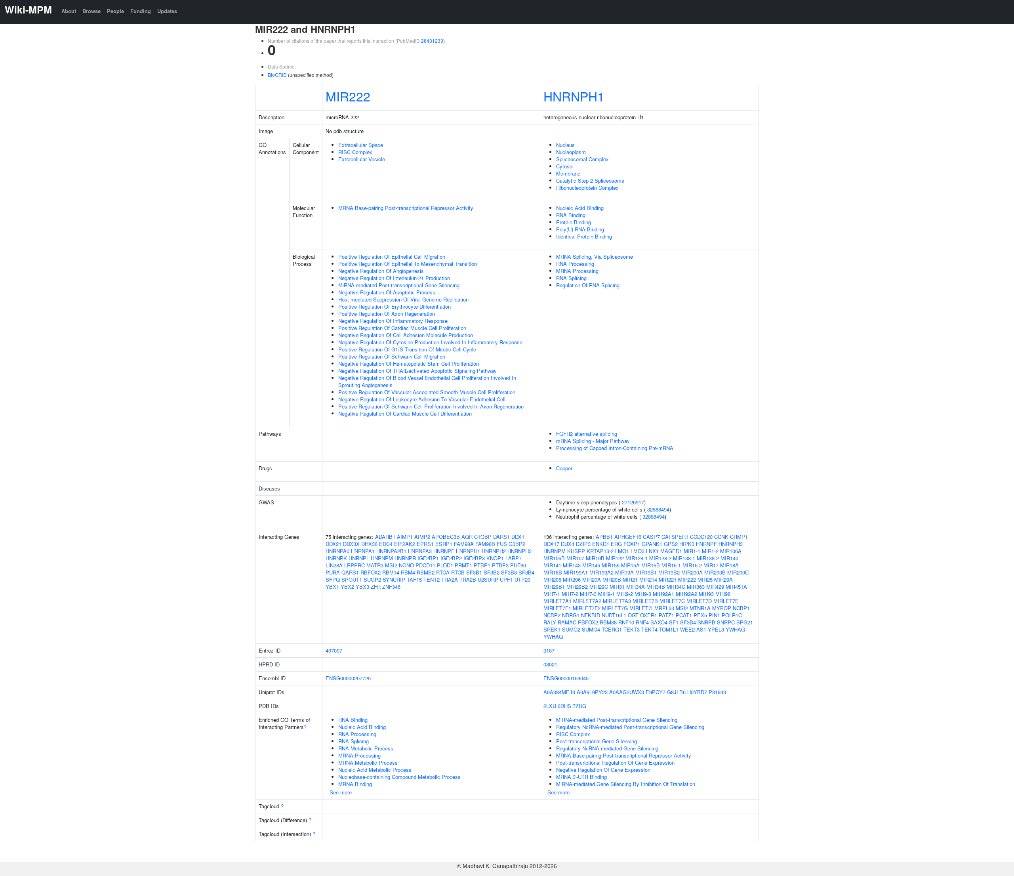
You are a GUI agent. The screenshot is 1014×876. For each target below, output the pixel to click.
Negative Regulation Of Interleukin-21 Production (394, 278)
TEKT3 (631, 629)
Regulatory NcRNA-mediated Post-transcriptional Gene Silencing (630, 727)
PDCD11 (425, 565)
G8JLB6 (676, 692)
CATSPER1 (674, 536)
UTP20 (522, 579)
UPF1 (506, 579)
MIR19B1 (646, 572)
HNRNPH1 (573, 96)
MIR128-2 (660, 558)
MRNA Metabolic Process (368, 762)
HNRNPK (336, 558)
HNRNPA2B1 (391, 551)
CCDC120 (701, 536)
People (115, 11)
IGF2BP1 (428, 558)
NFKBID (590, 615)
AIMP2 (422, 536)
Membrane (568, 173)
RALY (549, 622)
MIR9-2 (624, 593)
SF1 (674, 622)
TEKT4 (649, 629)
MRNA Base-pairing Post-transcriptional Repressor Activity (405, 208)
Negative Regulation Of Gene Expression (603, 769)
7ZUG (579, 706)
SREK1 (551, 629)
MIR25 (705, 579)
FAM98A (464, 544)
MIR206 (572, 579)
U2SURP (488, 579)
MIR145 (591, 565)
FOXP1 (631, 544)
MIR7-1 (551, 593)
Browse (91, 11)
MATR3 (374, 565)
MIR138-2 (708, 558)
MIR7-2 (570, 593)
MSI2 (391, 565)
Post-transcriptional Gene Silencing (596, 741)
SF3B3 (509, 572)
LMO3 (637, 551)
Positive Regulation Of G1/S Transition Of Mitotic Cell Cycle (407, 349)
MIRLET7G (615, 608)
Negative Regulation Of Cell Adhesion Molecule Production (405, 335)
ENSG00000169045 (566, 678)
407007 (334, 650)
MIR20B (611, 579)
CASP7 (651, 536)
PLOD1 (445, 565)
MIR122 (615, 558)
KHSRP (576, 551)
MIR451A (736, 586)
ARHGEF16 (627, 536)
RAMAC (567, 622)
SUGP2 (372, 579)
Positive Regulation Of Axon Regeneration (386, 313)
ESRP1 (443, 544)
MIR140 (729, 558)
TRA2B (467, 579)
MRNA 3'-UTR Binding (581, 777)
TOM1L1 (669, 629)
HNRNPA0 (337, 551)
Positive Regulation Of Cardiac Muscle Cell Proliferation (402, 328)
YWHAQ (553, 636)
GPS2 (671, 544)
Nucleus (565, 145)
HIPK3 (686, 544)
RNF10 (626, 622)
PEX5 (700, 615)
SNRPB (706, 622)
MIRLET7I (641, 608)
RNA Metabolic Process (365, 748)
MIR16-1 (671, 565)
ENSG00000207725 (348, 678)
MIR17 (711, 565)
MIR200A (692, 572)
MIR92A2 (686, 593)
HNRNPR (405, 558)
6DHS (564, 706)
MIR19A (624, 572)
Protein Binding (573, 222)
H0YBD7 (697, 692)
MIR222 (348, 96)
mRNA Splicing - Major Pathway (593, 441)
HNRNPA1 (363, 551)
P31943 (717, 692)
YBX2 (347, 586)
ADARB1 (385, 536)
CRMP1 (739, 536)
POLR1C (732, 615)
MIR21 (630, 579)
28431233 (432, 40)
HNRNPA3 (420, 551)
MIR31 (617, 586)
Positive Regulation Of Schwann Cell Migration (391, 356)
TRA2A (449, 579)
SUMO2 (571, 629)
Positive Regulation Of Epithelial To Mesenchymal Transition (407, 263)
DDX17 (551, 544)
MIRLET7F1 (557, 608)
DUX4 (567, 544)
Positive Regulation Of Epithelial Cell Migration (391, 256)
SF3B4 (526, 572)
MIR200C (738, 572)
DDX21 (333, 544)
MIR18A (729, 565)
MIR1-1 (692, 551)
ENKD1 (600, 544)
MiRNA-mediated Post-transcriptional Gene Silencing (398, 285)
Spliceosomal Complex (582, 159)
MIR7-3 (588, 593)
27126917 (633, 502)
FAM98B (485, 544)
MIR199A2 (601, 572)
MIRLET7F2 (586, 608)
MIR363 (696, 586)
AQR (467, 536)
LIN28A (334, 565)
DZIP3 (583, 544)
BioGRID (277, 74)
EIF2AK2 (404, 544)
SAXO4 (658, 622)
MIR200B (715, 572)
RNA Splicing (571, 278)
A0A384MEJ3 (559, 692)
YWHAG (735, 629)
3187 (549, 650)
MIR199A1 (576, 572)
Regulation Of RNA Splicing (587, 285)
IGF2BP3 (474, 558)
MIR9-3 (643, 593)
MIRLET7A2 (587, 601)
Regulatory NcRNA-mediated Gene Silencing (607, 748)
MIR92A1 (663, 593)
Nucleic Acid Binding (580, 208)
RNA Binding (570, 215)
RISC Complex (355, 152)
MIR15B (650, 565)
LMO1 (622, 551)
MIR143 (572, 565)
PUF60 (518, 565)
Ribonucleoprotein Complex (587, 187)
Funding (140, 11)
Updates (167, 11)
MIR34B (655, 586)
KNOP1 (495, 558)
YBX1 (332, 586)
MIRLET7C (672, 601)
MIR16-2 (692, 565)
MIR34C (676, 586)
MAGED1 (671, 551)
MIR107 (575, 558)
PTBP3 (500, 565)
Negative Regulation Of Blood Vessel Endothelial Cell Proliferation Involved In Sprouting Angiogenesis (427, 381)
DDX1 (517, 536)
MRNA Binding (355, 784)
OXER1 (648, 615)
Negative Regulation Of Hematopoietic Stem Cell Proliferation (408, 363)
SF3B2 (491, 572)
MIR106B (554, 558)
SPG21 (744, 622)
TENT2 (431, 579)
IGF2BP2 (451, 558)
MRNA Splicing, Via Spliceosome (594, 256)
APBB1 (604, 536)
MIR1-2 (710, 551)
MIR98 (722, 593)
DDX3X (351, 544)
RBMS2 (426, 572)
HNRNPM (382, 558)
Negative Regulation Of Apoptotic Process (386, 292)
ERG (616, 544)
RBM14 (390, 572)
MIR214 (648, 579)
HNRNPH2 (494, 551)
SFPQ (333, 579)
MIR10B (595, 558)
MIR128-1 (636, 558)
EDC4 (386, 544)
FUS (502, 544)
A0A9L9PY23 (592, 692)
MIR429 (715, 586)
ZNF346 (391, 586)
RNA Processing (575, 263)
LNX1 (652, 551)
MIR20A (591, 579)
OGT (633, 615)
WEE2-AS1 (693, 629)
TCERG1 (612, 629)
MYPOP (721, 608)
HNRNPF (443, 551)
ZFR (376, 586)
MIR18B (552, 572)
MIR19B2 (669, 572)
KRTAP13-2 (600, 551)
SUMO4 (591, 629)
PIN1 (714, 615)
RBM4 (408, 572)
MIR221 (668, 579)
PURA (333, 572)
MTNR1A (700, 608)
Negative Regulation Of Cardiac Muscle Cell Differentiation (405, 413)
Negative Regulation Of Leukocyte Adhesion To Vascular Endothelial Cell (421, 399)
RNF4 (642, 622)
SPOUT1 (351, 579)
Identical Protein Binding (584, 236)
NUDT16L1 (614, 615)
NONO (406, 565)
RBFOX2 (370, 572)
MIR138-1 (684, 558)
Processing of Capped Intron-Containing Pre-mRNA (614, 448)
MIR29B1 (554, 586)
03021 (550, 664)
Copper (564, 468)
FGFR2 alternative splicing (586, 433)
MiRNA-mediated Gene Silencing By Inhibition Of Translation (625, 784)
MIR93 (706, 593)
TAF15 (414, 579)
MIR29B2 (577, 586)
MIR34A (635, 586)
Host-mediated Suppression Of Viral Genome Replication (403, 299)
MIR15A (630, 565)
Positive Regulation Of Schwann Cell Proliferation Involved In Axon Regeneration (431, 406)
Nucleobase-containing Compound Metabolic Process (399, 777)
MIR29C (598, 586)
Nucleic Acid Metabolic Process (375, 769)
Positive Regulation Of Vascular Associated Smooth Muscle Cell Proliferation (426, 392)
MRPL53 (664, 608)
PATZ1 (666, 615)
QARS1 (350, 572)
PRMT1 (463, 565)
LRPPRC (354, 565)
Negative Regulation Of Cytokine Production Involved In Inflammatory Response (430, 342)
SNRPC (726, 622)
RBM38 (608, 622)
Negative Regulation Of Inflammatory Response (393, 320)
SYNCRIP (394, 579)
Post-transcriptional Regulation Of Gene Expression (615, 762)
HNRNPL (359, 558)
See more (341, 792)
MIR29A (723, 579)
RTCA (443, 572)
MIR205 (552, 579)
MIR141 (552, 565)
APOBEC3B (446, 536)
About (68, 11)
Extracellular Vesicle (361, 159)
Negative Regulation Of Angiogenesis (381, 271)
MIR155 (610, 565)
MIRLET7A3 (617, 601)
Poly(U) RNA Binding (580, 229)
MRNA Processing (577, 271)
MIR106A (730, 551)
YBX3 (362, 586)
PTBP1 (482, 565)
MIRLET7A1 (557, 601)
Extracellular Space (360, 145)
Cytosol (565, 166)
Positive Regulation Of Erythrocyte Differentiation (394, 306)
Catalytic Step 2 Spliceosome (590, 180)
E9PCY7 (655, 692)
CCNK (721, 536)
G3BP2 (517, 544)
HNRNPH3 (519, 551)
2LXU (549, 706)
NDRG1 (570, 615)
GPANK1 (652, 544)
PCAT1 (684, 615)
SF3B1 (474, 572)
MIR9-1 (606, 593)
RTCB (458, 572)
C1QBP (483, 536)
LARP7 (513, 558)
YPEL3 (716, 629)
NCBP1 (741, 608)
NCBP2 (551, 615)
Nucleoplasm (571, 152)
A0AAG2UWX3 (626, 692)
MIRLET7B (645, 601)
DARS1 (501, 536)
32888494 (658, 509)
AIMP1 (405, 536)
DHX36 (369, 544)
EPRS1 (425, 544)
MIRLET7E (726, 601)
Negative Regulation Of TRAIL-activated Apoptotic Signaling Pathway (417, 370)
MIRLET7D (699, 601)
